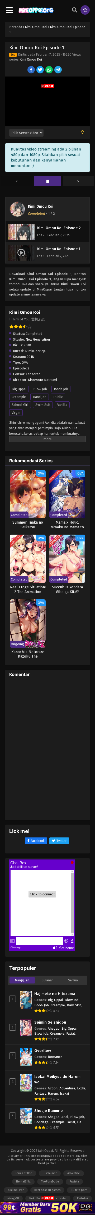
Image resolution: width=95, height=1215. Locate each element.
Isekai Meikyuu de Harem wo (57, 1079)
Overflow (42, 1050)
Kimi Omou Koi (31, 59)
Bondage (41, 1122)
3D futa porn (79, 1190)
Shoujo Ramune (48, 1110)
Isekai (64, 1093)
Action (53, 1088)
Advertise (73, 1173)
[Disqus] (47, 748)
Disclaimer (50, 1173)
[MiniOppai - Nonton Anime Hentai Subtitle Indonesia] (36, 13)
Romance (55, 1057)
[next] (78, 181)
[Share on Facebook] (31, 70)
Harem (53, 1093)
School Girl (20, 405)
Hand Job (39, 397)
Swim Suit (42, 405)
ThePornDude (50, 1181)
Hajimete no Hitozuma (54, 993)
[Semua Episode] (47, 181)
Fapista (74, 1181)
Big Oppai (19, 389)
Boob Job (61, 389)
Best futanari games (47, 1190)
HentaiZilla (23, 1181)
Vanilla (62, 405)
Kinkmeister (16, 1190)
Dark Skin (74, 1005)
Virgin (16, 413)
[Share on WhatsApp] (49, 70)
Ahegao (54, 1028)
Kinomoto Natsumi (42, 380)
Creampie (19, 397)
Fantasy (40, 1093)
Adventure (67, 1088)
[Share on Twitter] (40, 70)
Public (58, 397)
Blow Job (40, 389)
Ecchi (81, 1088)
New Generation (38, 339)
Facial (70, 1033)
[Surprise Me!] (85, 10)
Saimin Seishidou (50, 1022)
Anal (64, 1117)
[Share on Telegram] (58, 70)
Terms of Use (23, 1173)
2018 (30, 357)
